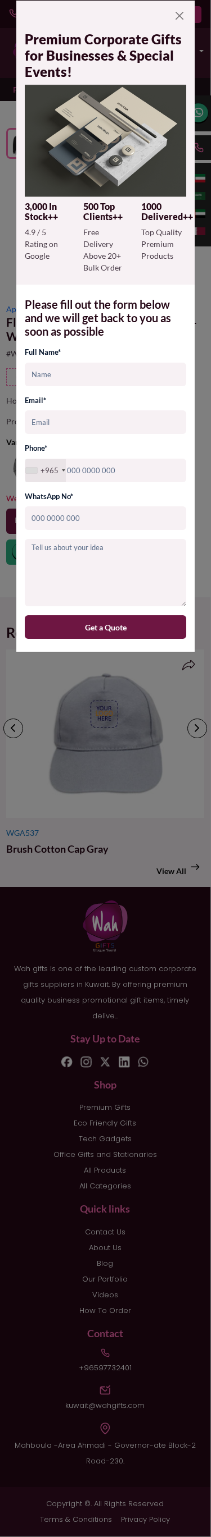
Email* (35, 400)
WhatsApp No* (49, 496)
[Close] (179, 15)
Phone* (36, 447)
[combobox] (45, 470)
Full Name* (43, 351)
